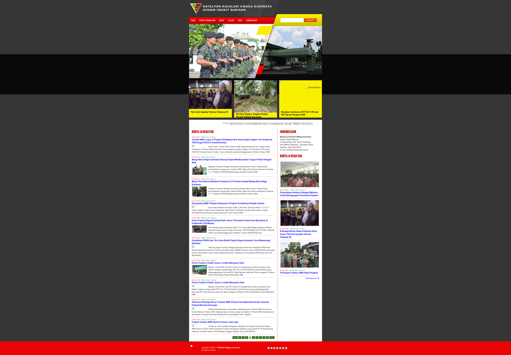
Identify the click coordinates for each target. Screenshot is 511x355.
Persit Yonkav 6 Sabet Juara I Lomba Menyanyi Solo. (218, 282)
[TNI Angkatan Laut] (274, 349)
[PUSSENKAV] (280, 349)
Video (240, 20)
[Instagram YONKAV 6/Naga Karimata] (286, 349)
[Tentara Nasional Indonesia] (269, 349)
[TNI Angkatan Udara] (277, 349)
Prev (235, 337)
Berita (221, 20)
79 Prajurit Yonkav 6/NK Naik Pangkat (299, 273)
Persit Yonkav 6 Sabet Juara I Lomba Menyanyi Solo (218, 263)
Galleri (231, 20)
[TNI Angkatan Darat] (272, 349)
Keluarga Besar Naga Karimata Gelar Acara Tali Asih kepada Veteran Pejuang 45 (298, 234)
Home (193, 20)
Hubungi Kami (251, 20)
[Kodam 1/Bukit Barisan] (283, 349)
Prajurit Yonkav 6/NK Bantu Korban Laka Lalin (215, 322)
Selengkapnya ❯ (312, 278)
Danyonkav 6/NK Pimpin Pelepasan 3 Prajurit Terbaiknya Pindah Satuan (228, 203)
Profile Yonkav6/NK (207, 20)
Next (271, 337)
